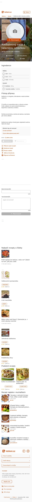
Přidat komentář (17, 213)
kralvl (12, 430)
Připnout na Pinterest (9, 155)
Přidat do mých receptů (10, 145)
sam (12, 400)
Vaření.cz (4, 16)
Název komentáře (6, 189)
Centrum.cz (7, 497)
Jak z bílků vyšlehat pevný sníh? (11, 133)
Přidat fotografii (15, 40)
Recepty (9, 16)
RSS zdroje (7, 492)
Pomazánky (5, 284)
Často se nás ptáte (9, 486)
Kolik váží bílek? (8, 130)
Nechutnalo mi (20, 141)
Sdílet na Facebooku (9, 152)
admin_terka (10, 137)
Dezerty (4, 303)
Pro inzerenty (7, 489)
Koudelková (14, 442)
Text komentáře (5, 196)
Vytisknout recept (8, 148)
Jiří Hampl (13, 420)
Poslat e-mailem (8, 150)
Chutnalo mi (8, 141)
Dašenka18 (14, 410)
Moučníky (4, 342)
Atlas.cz (14, 497)
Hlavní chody (8, 386)
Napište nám (7, 481)
